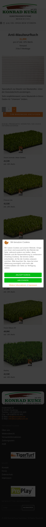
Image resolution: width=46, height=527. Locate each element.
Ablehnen (23, 280)
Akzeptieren (23, 275)
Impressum (32, 285)
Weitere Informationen (17, 285)
